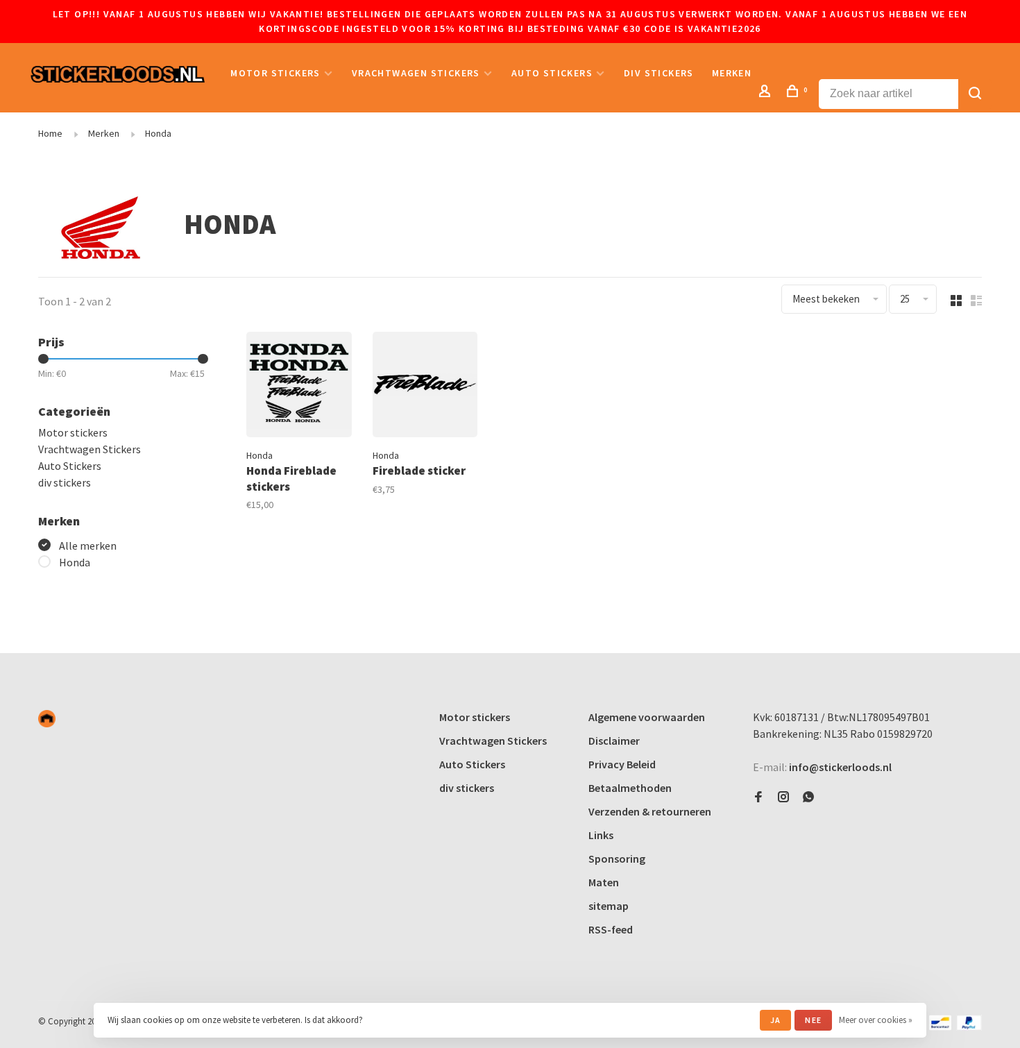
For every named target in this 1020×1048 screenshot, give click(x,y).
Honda (158, 133)
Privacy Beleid (622, 764)
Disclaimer (614, 740)
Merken (731, 73)
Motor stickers (275, 73)
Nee (813, 1020)
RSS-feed (610, 929)
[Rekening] (766, 93)
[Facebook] (758, 797)
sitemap (608, 906)
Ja (775, 1020)
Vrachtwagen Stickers (416, 73)
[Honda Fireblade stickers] (299, 386)
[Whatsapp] (808, 797)
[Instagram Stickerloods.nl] (783, 797)
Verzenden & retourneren (649, 811)
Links (600, 835)
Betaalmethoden (630, 788)
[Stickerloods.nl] (47, 719)
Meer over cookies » (875, 1020)
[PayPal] (969, 1026)
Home (50, 133)
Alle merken (88, 545)
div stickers (659, 73)
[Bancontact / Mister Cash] (940, 1026)
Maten (603, 882)
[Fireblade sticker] (425, 386)
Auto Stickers (552, 73)
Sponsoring (616, 858)
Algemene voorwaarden (646, 717)
